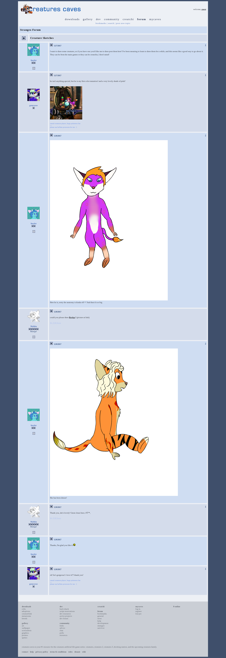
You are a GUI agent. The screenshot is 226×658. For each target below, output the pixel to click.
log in (137, 609)
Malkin (33, 326)
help (99, 621)
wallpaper (26, 628)
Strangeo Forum (30, 29)
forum (141, 19)
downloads (72, 19)
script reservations (67, 611)
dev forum (64, 618)
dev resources (65, 614)
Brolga (72, 317)
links (62, 626)
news (99, 618)
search (111, 23)
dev (98, 19)
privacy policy (42, 652)
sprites (24, 638)
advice (62, 628)
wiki (84, 652)
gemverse (33, 105)
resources (63, 635)
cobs (24, 609)
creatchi (128, 19)
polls (62, 633)
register (138, 611)
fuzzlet (33, 60)
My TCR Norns (55, 323)
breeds (24, 618)
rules (70, 652)
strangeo (101, 626)
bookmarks (101, 23)
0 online (176, 606)
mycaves (155, 19)
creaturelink (27, 614)
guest (204, 9)
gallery (88, 19)
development (102, 623)
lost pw (138, 614)
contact (25, 652)
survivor (100, 628)
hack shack (64, 609)
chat (61, 630)
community (111, 19)
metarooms (26, 616)
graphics (25, 633)
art (23, 626)
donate (77, 652)
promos (25, 635)
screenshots (26, 630)
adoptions (26, 611)
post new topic (123, 23)
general (100, 616)
